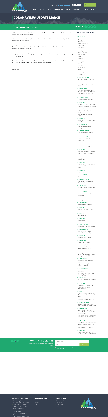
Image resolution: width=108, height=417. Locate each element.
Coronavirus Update (83, 145)
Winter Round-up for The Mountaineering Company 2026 (86, 326)
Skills (79, 63)
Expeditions (81, 45)
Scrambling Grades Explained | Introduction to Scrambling (85, 232)
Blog (92, 9)
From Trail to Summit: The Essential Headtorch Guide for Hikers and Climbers (87, 316)
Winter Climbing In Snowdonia (85, 99)
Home (34, 9)
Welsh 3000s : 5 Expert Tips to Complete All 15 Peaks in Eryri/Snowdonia (85, 287)
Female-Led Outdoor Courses (20, 406)
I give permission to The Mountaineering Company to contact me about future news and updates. (72, 347)
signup (85, 344)
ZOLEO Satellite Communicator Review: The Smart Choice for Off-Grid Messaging (86, 312)
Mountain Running (82, 52)
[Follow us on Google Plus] (94, 26)
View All (80, 38)
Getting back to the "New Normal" (86, 164)
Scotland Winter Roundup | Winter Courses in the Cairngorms (86, 247)
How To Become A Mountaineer (86, 153)
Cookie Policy (59, 404)
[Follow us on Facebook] (73, 5)
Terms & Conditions (61, 401)
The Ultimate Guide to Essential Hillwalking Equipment (86, 274)
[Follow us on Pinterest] (91, 26)
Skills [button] (49, 9)
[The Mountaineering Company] (19, 6)
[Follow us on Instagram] (79, 5)
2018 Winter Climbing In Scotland (86, 79)
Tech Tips (80, 65)
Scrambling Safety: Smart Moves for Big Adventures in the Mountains (87, 280)
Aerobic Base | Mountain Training (86, 226)
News (79, 56)
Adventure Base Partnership (85, 204)
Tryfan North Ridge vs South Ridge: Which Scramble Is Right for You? (87, 323)
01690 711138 (64, 5)
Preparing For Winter (83, 200)
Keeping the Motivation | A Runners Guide (84, 158)
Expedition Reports (83, 43)
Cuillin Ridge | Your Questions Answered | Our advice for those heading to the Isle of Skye (86, 254)
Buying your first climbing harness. (86, 151)
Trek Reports (81, 67)
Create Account (90, 5)
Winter (79, 71)
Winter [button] (68, 9)
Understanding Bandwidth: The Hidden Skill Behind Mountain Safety (87, 332)
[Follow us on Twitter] (88, 26)
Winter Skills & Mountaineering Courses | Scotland (20, 410)
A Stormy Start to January (84, 242)
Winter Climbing (82, 73)
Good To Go (81, 172)
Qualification (58, 9)
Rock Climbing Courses (18, 401)
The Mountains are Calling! (84, 176)
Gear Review (81, 47)
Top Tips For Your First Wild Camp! (86, 104)
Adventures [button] (76, 9)
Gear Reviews (81, 49)
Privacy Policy (59, 402)
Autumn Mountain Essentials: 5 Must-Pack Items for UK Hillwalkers (87, 304)
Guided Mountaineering (18, 408)
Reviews (80, 60)
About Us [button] (41, 9)
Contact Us (58, 406)
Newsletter (81, 58)
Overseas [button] (85, 9)
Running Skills (81, 62)
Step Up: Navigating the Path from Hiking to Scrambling (86, 264)
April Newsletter (82, 215)
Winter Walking (81, 74)
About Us (37, 402)
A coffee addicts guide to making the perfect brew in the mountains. (86, 90)
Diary (36, 405)
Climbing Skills (81, 41)
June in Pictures (81, 222)
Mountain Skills (81, 54)
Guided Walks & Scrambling (19, 404)
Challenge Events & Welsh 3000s (21, 402)
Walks (79, 69)
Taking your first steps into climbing (87, 106)
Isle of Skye (81, 51)
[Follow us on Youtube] (76, 5)
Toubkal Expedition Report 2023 (86, 237)
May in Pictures (81, 220)
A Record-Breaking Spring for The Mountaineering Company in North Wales (86, 295)
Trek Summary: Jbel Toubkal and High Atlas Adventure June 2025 (86, 298)
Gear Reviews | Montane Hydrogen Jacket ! (84, 127)
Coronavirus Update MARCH (85, 146)
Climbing (80, 40)
